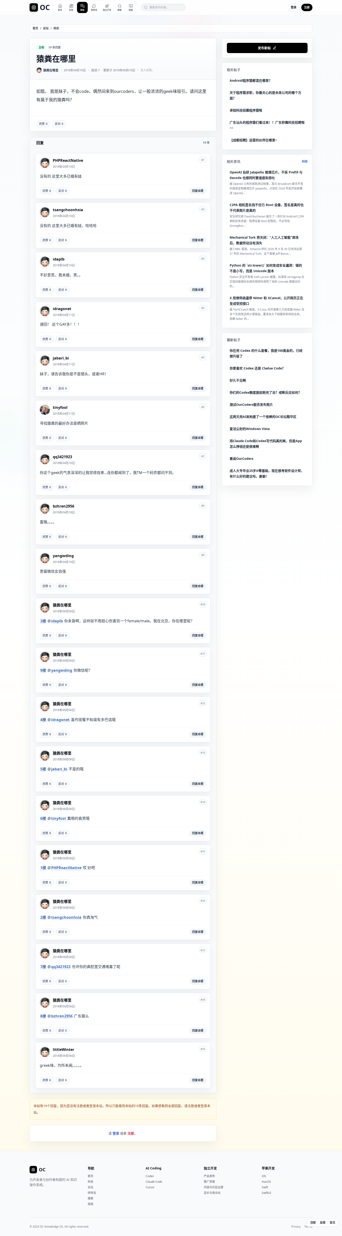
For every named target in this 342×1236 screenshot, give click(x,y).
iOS (264, 1176)
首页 (35, 28)
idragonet (60, 719)
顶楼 (313, 1223)
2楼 (43, 917)
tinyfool (58, 818)
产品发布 (209, 1176)
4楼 (43, 719)
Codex (150, 1176)
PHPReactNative (66, 867)
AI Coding (153, 1168)
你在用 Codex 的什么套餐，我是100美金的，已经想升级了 (266, 353)
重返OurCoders (241, 458)
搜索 (90, 1198)
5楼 (43, 769)
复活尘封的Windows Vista (250, 429)
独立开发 (210, 1168)
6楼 (43, 818)
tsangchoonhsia (66, 917)
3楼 (43, 620)
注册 (307, 7)
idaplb (57, 620)
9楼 (43, 670)
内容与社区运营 (213, 1187)
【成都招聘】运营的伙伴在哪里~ (253, 140)
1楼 (43, 867)
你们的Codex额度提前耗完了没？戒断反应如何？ (266, 392)
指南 (90, 1204)
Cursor (150, 1187)
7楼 (43, 966)
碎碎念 (92, 1193)
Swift (265, 1187)
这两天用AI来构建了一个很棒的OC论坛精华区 (263, 416)
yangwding (61, 670)
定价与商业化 (212, 1193)
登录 (293, 7)
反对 (59, 124)
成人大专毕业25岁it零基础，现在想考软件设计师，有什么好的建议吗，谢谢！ (267, 473)
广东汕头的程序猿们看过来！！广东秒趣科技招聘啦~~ (267, 125)
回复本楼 (197, 191)
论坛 (46, 28)
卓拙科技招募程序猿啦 (246, 110)
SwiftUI (266, 1193)
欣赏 (43, 124)
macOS (266, 1182)
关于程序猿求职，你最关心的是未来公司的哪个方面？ (265, 95)
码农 (56, 28)
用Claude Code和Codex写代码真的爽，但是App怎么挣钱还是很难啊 (266, 444)
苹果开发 (268, 1168)
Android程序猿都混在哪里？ (251, 80)
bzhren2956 (62, 1016)
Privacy (296, 1227)
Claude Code (154, 1182)
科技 (305, 161)
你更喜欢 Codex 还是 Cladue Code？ (257, 368)
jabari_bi (59, 769)
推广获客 (209, 1182)
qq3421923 (60, 966)
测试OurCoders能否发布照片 (251, 404)
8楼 (43, 1016)
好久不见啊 (238, 380)
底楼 (322, 1223)
